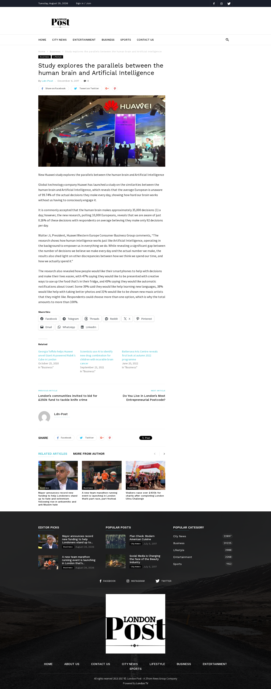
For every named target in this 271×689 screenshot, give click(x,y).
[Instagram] (221, 3)
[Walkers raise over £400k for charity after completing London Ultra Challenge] (145, 475)
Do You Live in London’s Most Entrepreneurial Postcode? (144, 398)
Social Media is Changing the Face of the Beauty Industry (145, 559)
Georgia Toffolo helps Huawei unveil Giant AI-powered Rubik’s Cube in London (57, 355)
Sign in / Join (83, 3)
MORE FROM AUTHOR (89, 454)
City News (59, 39)
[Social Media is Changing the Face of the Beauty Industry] (116, 561)
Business (108, 39)
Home (42, 39)
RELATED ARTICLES (52, 454)
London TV (142, 683)
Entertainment (84, 39)
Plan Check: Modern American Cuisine (142, 538)
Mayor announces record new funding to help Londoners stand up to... (77, 539)
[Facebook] (214, 3)
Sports (125, 39)
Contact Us (145, 39)
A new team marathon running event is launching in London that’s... (78, 560)
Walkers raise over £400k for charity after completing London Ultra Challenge (145, 495)
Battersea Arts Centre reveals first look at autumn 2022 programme (140, 355)
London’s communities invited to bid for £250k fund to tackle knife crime (67, 398)
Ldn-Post (47, 80)
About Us (71, 664)
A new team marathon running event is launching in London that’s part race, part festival (99, 495)
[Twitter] (229, 3)
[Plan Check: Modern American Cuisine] (116, 541)
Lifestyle (57, 57)
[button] (227, 39)
